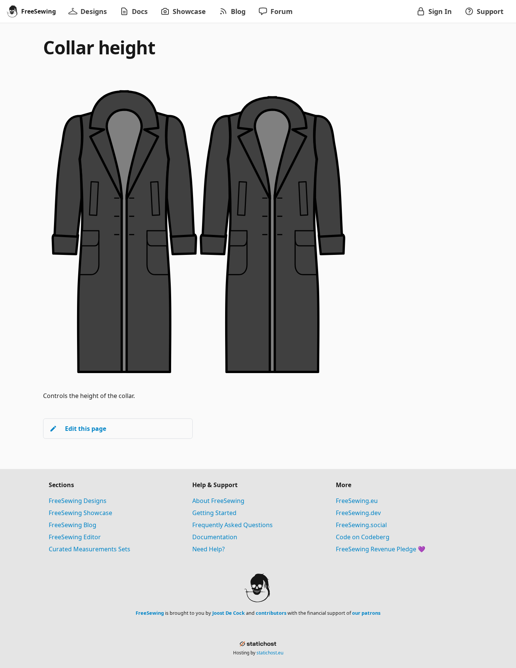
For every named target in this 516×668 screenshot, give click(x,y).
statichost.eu (269, 652)
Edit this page (85, 428)
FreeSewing (150, 612)
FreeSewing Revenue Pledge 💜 (380, 549)
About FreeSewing (218, 501)
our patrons (366, 612)
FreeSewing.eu (357, 501)
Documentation (214, 537)
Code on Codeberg (362, 537)
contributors (271, 612)
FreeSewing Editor (75, 537)
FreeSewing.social (361, 525)
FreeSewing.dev (358, 513)
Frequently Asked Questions (232, 525)
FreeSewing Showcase (80, 513)
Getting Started (214, 513)
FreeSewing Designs (78, 501)
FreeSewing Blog (72, 525)
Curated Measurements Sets (89, 549)
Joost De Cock (228, 612)
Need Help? (208, 549)
